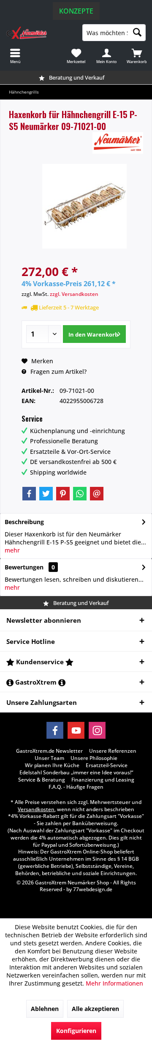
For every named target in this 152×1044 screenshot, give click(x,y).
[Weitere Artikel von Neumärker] (117, 143)
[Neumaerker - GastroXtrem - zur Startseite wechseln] (38, 32)
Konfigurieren (76, 1031)
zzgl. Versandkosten (74, 294)
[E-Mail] (96, 493)
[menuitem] (137, 56)
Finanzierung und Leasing (102, 779)
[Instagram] (97, 730)
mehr (12, 550)
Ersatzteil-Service (107, 765)
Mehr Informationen (114, 983)
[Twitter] (46, 493)
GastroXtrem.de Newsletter (49, 751)
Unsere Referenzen (112, 751)
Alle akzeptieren (95, 1009)
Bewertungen (24, 567)
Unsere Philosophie (94, 758)
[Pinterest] (63, 493)
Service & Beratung (41, 779)
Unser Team (49, 758)
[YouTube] (76, 730)
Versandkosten (36, 809)
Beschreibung (24, 522)
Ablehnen (45, 1009)
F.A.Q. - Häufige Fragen (76, 787)
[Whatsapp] (80, 493)
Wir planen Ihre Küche (52, 765)
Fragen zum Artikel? (58, 371)
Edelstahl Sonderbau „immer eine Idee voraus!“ (76, 772)
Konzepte (76, 11)
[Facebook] (29, 493)
